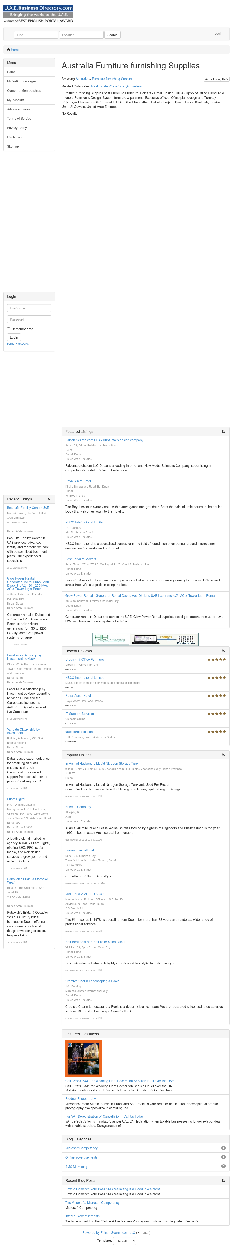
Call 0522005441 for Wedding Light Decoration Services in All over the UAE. (120, 1080)
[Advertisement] (29, 224)
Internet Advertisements (82, 1216)
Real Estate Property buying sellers (116, 86)
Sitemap (13, 146)
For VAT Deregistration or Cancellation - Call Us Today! (104, 1116)
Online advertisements (81, 1157)
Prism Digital (16, 798)
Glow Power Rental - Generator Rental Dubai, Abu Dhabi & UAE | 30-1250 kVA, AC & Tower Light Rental (28, 583)
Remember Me (22, 328)
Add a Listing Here (216, 79)
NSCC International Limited (84, 522)
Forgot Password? (18, 343)
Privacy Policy (17, 127)
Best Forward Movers (80, 559)
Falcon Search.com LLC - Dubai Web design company (104, 440)
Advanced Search (20, 109)
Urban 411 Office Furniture (84, 659)
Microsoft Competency (81, 1148)
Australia (82, 78)
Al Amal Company (78, 806)
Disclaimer (14, 137)
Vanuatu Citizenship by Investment (23, 731)
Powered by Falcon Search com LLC (109, 1232)
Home (15, 49)
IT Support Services (79, 713)
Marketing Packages (21, 81)
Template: (104, 1240)
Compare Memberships (24, 90)
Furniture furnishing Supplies (112, 78)
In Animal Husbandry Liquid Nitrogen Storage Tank (101, 763)
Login (219, 33)
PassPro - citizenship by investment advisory (24, 657)
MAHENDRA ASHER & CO (84, 893)
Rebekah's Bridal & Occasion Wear (28, 880)
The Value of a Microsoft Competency (92, 1202)
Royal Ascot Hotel (78, 481)
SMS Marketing (76, 1166)
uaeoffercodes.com (79, 731)
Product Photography (80, 1098)
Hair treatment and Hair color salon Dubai (95, 941)
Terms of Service (19, 118)
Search (112, 34)
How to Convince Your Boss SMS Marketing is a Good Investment (112, 1189)
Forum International (79, 850)
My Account (15, 99)
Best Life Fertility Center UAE (28, 507)
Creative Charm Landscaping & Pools (92, 980)
